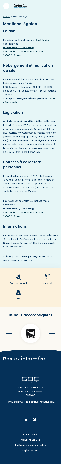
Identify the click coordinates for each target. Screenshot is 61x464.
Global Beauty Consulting (18, 47)
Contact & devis (30, 434)
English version (30, 450)
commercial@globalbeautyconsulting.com (30, 401)
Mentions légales (30, 439)
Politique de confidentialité (30, 445)
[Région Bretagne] (30, 333)
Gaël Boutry (42, 39)
